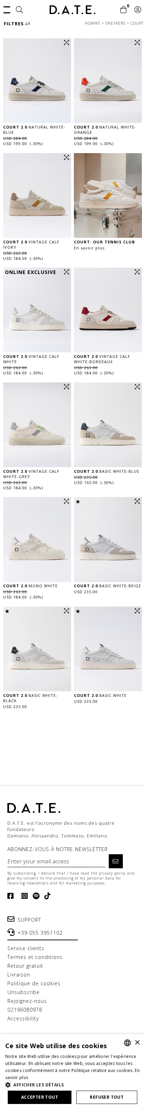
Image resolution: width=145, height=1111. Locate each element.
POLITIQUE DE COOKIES (34, 983)
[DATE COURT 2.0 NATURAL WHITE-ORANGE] (108, 80)
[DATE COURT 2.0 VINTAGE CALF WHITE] (37, 310)
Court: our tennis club (104, 241)
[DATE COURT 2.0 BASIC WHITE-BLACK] (37, 649)
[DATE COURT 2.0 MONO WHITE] (37, 539)
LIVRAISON (18, 974)
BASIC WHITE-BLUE (106, 471)
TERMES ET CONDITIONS (35, 957)
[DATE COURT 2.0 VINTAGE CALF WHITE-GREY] (37, 425)
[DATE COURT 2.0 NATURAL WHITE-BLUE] (37, 80)
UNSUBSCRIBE (23, 992)
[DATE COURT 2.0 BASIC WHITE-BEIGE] (108, 539)
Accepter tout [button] (39, 1097)
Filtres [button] (14, 23)
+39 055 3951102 (40, 932)
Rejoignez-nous (27, 1001)
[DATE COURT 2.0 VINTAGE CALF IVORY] (37, 195)
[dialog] (72, 1072)
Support (29, 919)
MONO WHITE (30, 585)
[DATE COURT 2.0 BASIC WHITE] (108, 649)
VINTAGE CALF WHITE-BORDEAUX (102, 359)
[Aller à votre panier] (123, 10)
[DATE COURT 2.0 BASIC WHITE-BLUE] (108, 425)
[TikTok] (46, 896)
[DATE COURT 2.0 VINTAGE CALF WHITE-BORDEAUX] (108, 310)
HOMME (93, 23)
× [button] (137, 1042)
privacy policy (112, 873)
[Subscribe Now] (116, 861)
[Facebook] (12, 896)
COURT (137, 23)
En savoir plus (89, 247)
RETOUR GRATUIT (25, 965)
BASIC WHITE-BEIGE (107, 585)
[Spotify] (35, 896)
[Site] (19, 10)
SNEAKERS (116, 23)
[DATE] (72, 9)
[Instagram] (23, 896)
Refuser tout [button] (107, 1097)
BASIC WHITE (100, 695)
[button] (7, 9)
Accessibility (23, 1018)
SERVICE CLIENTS (25, 948)
